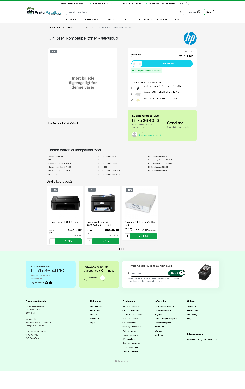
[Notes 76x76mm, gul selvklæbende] (138, 100)
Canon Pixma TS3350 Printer (64, 221)
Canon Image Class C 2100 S (59, 167)
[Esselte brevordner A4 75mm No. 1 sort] (138, 87)
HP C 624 (102, 160)
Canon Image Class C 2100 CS (160, 160)
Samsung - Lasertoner (131, 327)
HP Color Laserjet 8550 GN (59, 171)
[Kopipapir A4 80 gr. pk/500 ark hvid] (138, 93)
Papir (92, 322)
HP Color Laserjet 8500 (107, 156)
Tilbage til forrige (56, 27)
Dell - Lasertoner (129, 331)
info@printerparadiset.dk (149, 135)
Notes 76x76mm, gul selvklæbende (157, 98)
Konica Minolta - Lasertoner (134, 314)
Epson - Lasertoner (130, 335)
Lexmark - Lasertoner (131, 318)
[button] (211, 11)
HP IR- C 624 (103, 167)
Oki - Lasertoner (129, 322)
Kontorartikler (96, 318)
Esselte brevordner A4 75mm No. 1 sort (159, 86)
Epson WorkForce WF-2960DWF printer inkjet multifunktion (99, 223)
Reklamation (192, 310)
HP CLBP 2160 (53, 174)
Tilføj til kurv (167, 63)
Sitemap (158, 331)
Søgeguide (159, 314)
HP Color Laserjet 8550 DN (158, 156)
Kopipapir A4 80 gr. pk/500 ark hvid (158, 92)
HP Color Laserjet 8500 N (158, 167)
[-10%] (65, 202)
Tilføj (70, 241)
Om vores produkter (163, 310)
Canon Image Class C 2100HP (160, 163)
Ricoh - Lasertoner (130, 347)
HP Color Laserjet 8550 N (108, 163)
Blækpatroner (96, 306)
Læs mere (93, 277)
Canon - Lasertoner (88, 27)
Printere (93, 314)
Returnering (192, 314)
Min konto (159, 335)
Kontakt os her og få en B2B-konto (202, 339)
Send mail (176, 122)
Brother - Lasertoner (130, 306)
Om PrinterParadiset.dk (164, 306)
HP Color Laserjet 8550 (157, 171)
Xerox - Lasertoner (130, 351)
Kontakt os (159, 327)
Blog (189, 318)
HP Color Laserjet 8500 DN (109, 171)
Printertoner (72, 27)
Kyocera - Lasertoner (131, 343)
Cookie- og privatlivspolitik (166, 318)
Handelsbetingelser (163, 322)
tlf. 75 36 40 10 (145, 120)
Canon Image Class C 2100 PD (60, 163)
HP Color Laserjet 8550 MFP (109, 174)
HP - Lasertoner (54, 160)
